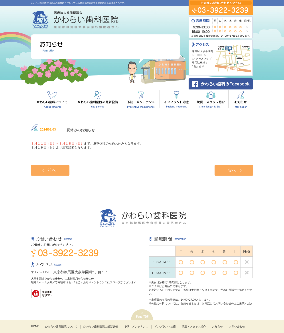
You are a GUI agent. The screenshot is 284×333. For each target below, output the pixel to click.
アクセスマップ (202, 58)
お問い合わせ (237, 326)
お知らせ (217, 326)
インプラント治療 (165, 326)
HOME (35, 326)
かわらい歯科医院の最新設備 (100, 326)
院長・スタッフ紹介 (194, 326)
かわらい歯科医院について (61, 326)
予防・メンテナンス (136, 326)
